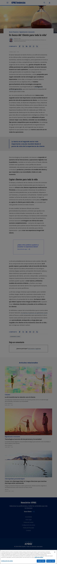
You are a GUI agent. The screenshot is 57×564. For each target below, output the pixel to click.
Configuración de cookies (7, 561)
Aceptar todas (41, 561)
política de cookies (39, 557)
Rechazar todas (50, 561)
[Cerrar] (54, 552)
